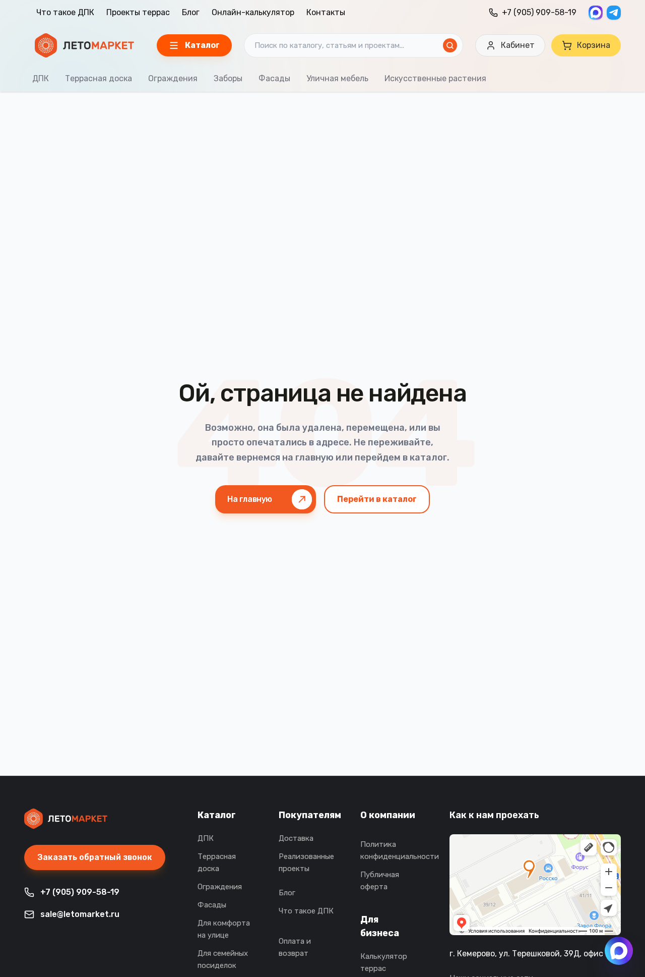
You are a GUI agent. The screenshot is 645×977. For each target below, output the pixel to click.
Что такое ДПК (65, 12)
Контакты (325, 12)
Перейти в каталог (377, 499)
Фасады (274, 78)
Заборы (228, 78)
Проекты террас (138, 12)
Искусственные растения (435, 78)
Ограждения (173, 78)
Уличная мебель (337, 78)
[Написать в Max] (619, 951)
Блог (191, 12)
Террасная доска (98, 78)
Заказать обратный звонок (94, 857)
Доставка (296, 838)
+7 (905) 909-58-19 (539, 12)
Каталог (217, 815)
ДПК (40, 78)
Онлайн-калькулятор (253, 12)
